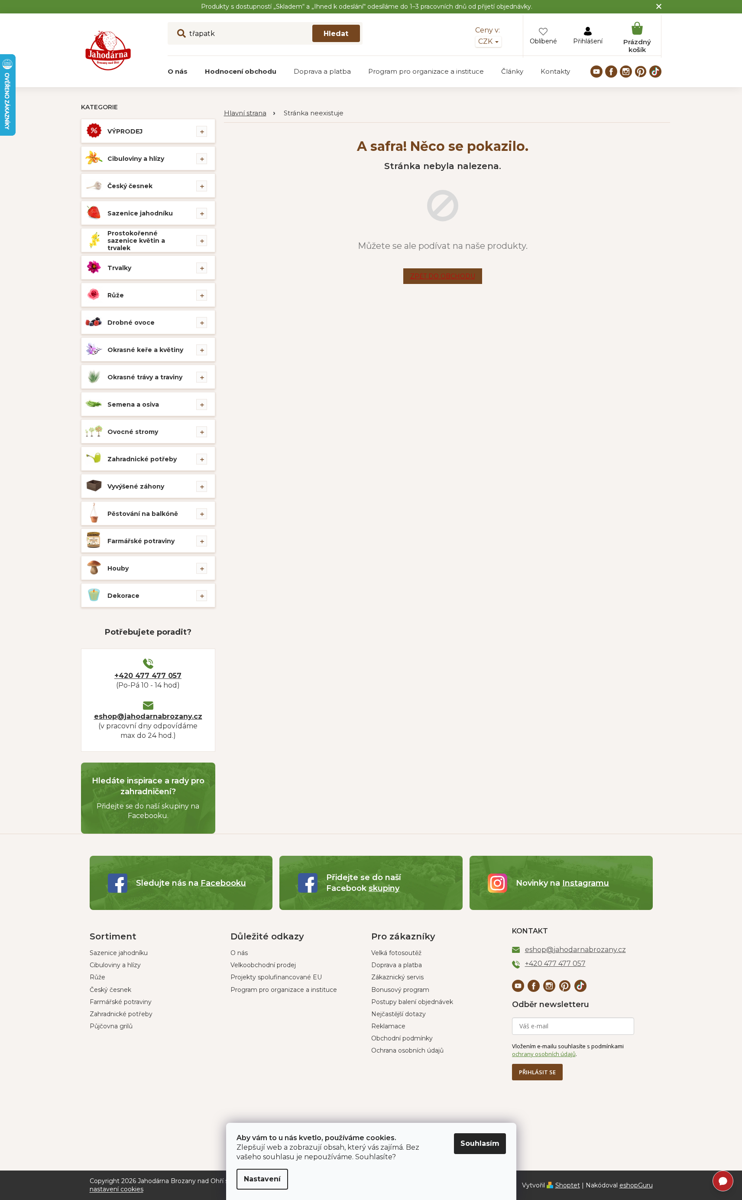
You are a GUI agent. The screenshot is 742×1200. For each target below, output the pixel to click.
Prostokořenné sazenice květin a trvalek (136, 240)
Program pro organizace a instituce (283, 990)
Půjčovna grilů (111, 1026)
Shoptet (567, 1185)
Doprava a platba (396, 965)
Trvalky (119, 268)
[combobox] (265, 33)
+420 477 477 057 (147, 676)
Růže (115, 295)
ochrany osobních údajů (544, 1054)
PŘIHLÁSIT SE (537, 1072)
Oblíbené (543, 41)
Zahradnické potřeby (142, 459)
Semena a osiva (133, 404)
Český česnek (129, 186)
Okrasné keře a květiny (145, 350)
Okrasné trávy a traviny (144, 377)
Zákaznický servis (397, 977)
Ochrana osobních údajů (407, 1050)
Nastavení (262, 1179)
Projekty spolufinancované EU (276, 977)
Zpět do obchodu (442, 276)
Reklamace (388, 1026)
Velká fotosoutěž (396, 953)
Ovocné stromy (132, 432)
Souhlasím (479, 1143)
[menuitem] (177, 71)
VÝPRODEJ (125, 131)
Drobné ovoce (131, 322)
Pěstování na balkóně (142, 514)
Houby (118, 568)
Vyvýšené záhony (135, 486)
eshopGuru (636, 1185)
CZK (486, 41)
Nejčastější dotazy (398, 1014)
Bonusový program (400, 990)
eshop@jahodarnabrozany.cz (148, 716)
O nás (239, 953)
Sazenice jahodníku (140, 213)
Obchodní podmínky (402, 1038)
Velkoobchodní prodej (263, 965)
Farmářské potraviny (141, 541)
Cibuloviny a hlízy (135, 159)
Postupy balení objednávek (412, 1002)
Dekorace (123, 596)
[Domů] (249, 113)
